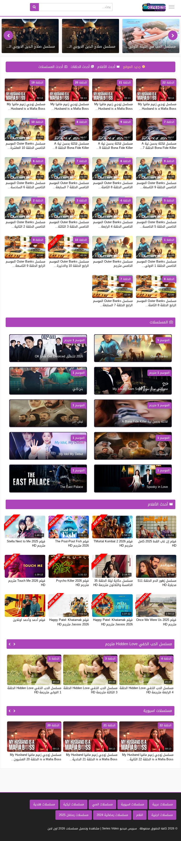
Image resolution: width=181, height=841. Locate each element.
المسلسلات (159, 322)
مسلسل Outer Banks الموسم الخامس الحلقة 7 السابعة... (69, 185)
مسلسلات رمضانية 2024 (112, 815)
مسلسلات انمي (102, 804)
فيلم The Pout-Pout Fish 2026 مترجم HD (72, 543)
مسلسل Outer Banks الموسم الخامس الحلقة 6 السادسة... (25, 185)
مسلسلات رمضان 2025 (73, 815)
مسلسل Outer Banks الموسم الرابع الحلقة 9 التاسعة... (25, 264)
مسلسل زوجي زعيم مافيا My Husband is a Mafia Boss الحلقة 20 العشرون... (35, 757)
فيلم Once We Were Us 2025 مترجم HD (156, 622)
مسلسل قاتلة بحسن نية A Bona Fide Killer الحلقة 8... (71, 146)
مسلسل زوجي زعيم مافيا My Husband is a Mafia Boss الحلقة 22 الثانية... (147, 757)
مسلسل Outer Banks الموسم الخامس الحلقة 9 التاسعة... (156, 185)
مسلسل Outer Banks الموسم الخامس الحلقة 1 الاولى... (156, 264)
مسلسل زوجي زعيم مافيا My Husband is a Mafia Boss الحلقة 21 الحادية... (91, 757)
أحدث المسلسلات (51, 67)
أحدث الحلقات (81, 67)
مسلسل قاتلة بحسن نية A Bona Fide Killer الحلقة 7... (158, 146)
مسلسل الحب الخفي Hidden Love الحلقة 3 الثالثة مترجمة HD (90, 690)
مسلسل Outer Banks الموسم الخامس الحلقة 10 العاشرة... (25, 146)
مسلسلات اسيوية (132, 804)
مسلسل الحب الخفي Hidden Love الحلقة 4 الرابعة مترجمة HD (146, 690)
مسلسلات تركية (73, 804)
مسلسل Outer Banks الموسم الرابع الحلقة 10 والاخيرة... (69, 264)
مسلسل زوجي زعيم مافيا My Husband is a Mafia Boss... (157, 106)
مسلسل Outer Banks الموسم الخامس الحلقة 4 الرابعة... (113, 224)
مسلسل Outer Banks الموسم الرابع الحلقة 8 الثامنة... (156, 303)
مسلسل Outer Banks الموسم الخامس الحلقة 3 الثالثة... (69, 224)
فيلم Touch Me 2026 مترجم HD (26, 583)
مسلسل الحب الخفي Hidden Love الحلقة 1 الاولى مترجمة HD (34, 690)
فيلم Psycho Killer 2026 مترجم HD (72, 583)
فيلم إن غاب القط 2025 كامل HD (157, 543)
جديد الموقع (132, 67)
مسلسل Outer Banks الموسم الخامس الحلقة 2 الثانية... (25, 224)
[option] (150, 36)
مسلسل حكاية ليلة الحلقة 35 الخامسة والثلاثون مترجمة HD (113, 583)
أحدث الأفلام (106, 67)
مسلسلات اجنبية (162, 815)
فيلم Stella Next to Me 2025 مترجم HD (26, 543)
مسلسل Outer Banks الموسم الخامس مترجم (113, 264)
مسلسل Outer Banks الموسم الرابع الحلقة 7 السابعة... (113, 303)
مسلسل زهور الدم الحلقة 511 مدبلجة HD (157, 583)
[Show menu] (172, 7)
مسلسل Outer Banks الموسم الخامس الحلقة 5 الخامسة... (156, 224)
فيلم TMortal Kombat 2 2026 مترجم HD (113, 543)
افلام (139, 815)
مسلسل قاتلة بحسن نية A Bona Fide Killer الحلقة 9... (114, 146)
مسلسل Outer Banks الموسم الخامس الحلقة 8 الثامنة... (113, 185)
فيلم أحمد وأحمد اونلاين (29, 620)
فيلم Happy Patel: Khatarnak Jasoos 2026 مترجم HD (113, 622)
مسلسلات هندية (44, 804)
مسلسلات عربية (162, 804)
